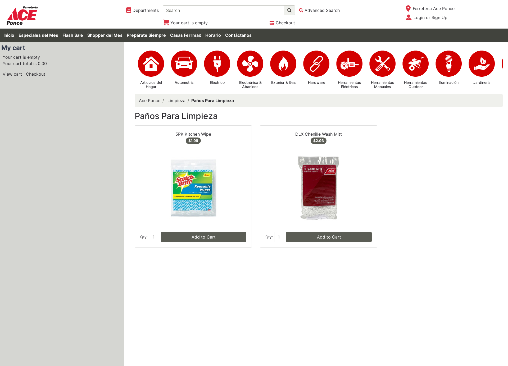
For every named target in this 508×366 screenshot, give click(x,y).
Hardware (316, 82)
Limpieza (176, 100)
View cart (12, 74)
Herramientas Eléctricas (349, 84)
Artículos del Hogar (151, 84)
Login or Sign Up (430, 17)
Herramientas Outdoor (415, 84)
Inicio (8, 35)
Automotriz (184, 82)
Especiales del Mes (38, 35)
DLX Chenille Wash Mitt (318, 134)
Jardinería (482, 82)
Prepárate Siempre (146, 35)
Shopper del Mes (105, 35)
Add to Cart (204, 237)
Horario (213, 35)
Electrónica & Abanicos (250, 84)
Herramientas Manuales (382, 84)
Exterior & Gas (283, 82)
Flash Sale (72, 35)
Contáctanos (238, 35)
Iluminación (449, 82)
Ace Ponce (149, 100)
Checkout (35, 74)
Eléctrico (217, 82)
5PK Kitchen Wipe (193, 134)
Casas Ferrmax (185, 35)
